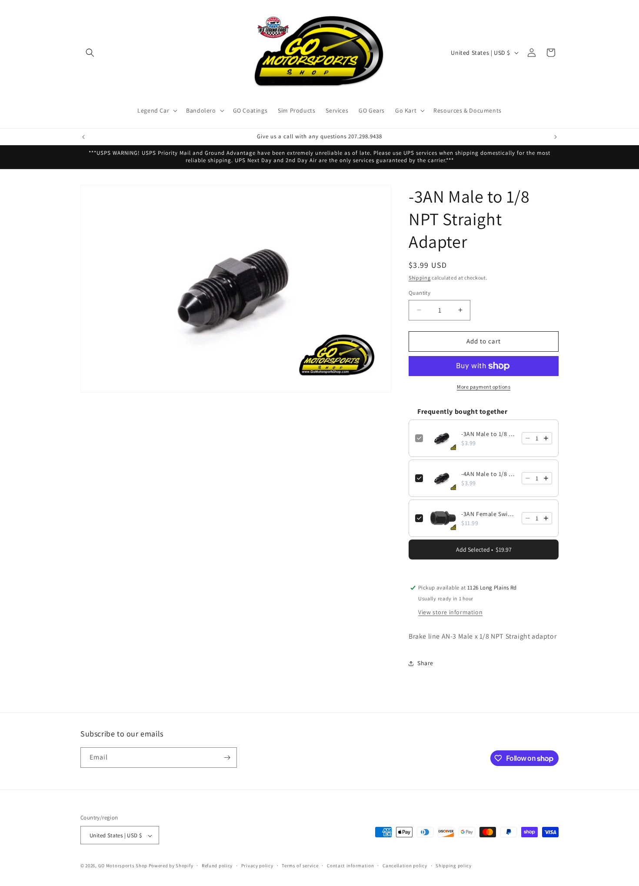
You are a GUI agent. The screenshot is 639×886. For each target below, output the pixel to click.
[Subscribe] (226, 757)
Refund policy (217, 866)
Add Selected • (484, 549)
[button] (90, 52)
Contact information (350, 866)
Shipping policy (454, 866)
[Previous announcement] (83, 137)
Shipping (420, 277)
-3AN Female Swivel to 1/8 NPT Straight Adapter (488, 514)
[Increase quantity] (546, 438)
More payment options (483, 386)
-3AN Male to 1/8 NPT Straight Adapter (488, 434)
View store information (450, 612)
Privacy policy (257, 866)
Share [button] (425, 663)
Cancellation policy (405, 866)
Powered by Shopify (171, 866)
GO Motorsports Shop (122, 866)
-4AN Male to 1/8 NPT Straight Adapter (488, 474)
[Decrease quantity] (527, 438)
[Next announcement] (555, 137)
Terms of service (300, 866)
